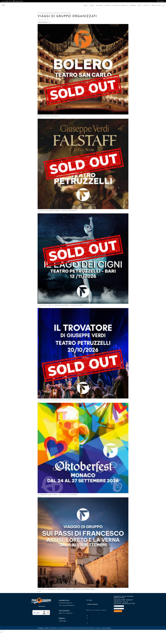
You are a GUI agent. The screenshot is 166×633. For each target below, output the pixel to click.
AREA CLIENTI (156, 5)
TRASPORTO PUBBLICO (120, 5)
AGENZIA (108, 5)
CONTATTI (146, 5)
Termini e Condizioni (106, 628)
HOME (86, 5)
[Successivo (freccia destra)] (1, 632)
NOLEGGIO (99, 5)
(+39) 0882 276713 (7, 1)
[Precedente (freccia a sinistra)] (0, 632)
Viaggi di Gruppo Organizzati (46, 12)
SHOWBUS (133, 5)
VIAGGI (91, 5)
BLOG (139, 5)
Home (39, 12)
